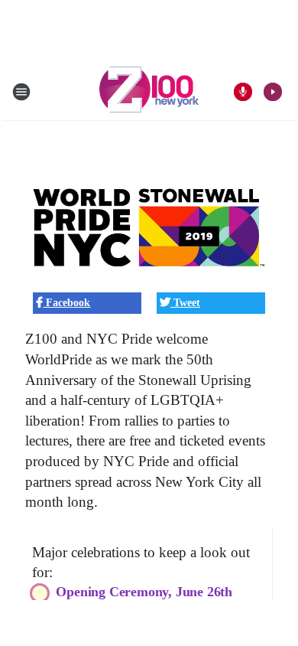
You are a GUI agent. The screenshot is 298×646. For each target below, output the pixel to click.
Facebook (66, 302)
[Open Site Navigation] (21, 92)
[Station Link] (149, 91)
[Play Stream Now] (273, 92)
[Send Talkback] (243, 92)
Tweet (185, 302)
